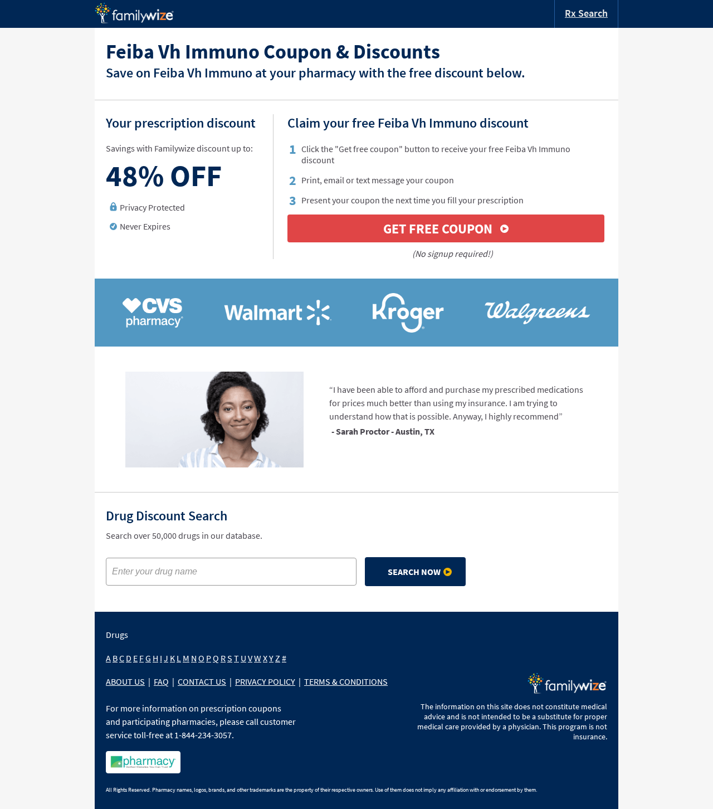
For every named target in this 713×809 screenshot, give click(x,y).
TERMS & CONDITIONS (346, 681)
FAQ (161, 681)
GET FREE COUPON (437, 228)
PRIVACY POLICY (265, 681)
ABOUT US (125, 681)
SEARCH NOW (414, 571)
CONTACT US (202, 681)
